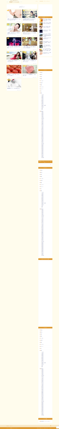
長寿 (41, 76)
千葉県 (42, 374)
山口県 (42, 383)
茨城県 (42, 149)
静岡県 (42, 153)
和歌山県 (43, 375)
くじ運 (42, 94)
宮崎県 (42, 381)
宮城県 (42, 380)
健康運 (42, 97)
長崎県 (42, 150)
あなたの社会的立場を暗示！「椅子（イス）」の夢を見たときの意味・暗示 (47, 50)
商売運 (42, 101)
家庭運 (42, 103)
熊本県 (42, 239)
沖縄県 (42, 237)
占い (41, 188)
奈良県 (42, 379)
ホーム (37, 1)
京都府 (42, 113)
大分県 (42, 377)
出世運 (42, 99)
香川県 (42, 154)
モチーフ (42, 186)
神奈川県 (43, 143)
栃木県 (42, 236)
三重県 (42, 112)
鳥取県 (42, 156)
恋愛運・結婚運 (44, 105)
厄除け (42, 72)
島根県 (42, 229)
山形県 (42, 224)
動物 (41, 78)
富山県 (42, 382)
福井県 (42, 144)
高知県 (42, 155)
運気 (41, 190)
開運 (42, 109)
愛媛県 (42, 232)
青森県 (42, 152)
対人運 (42, 104)
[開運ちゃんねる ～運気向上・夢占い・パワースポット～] (14, 2)
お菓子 (42, 82)
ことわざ (42, 80)
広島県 (42, 230)
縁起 (41, 84)
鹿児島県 (43, 157)
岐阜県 (42, 226)
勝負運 (42, 100)
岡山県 (42, 227)
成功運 (42, 106)
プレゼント (42, 184)
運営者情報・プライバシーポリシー (45, 1)
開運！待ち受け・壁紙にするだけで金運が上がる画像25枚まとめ (47, 20)
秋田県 (42, 147)
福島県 (42, 146)
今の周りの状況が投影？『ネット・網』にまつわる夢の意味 (47, 46)
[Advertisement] (45, 10)
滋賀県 (42, 238)
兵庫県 (42, 372)
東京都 (42, 235)
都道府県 (42, 111)
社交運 (42, 107)
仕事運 (42, 96)
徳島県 (42, 231)
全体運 (42, 98)
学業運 (42, 102)
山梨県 (42, 225)
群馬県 (42, 148)
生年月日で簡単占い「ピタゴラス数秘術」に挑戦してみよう (47, 42)
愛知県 (42, 233)
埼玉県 (42, 376)
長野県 (42, 151)
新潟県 (42, 234)
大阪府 (42, 378)
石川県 (42, 240)
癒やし (42, 74)
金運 (42, 108)
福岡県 (42, 145)
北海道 (42, 373)
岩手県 (42, 228)
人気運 (42, 95)
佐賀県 (42, 114)
